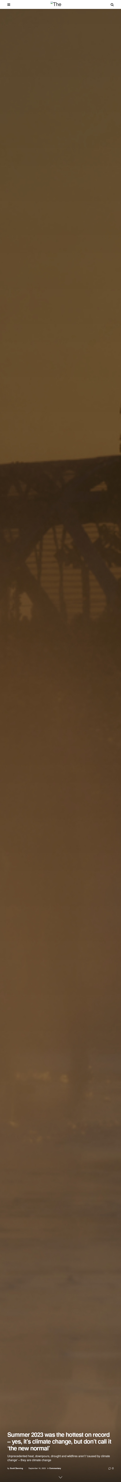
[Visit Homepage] (60, 4)
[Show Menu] (8, 4)
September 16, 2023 (37, 1468)
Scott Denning (16, 1468)
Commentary (55, 1468)
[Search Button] (112, 4)
